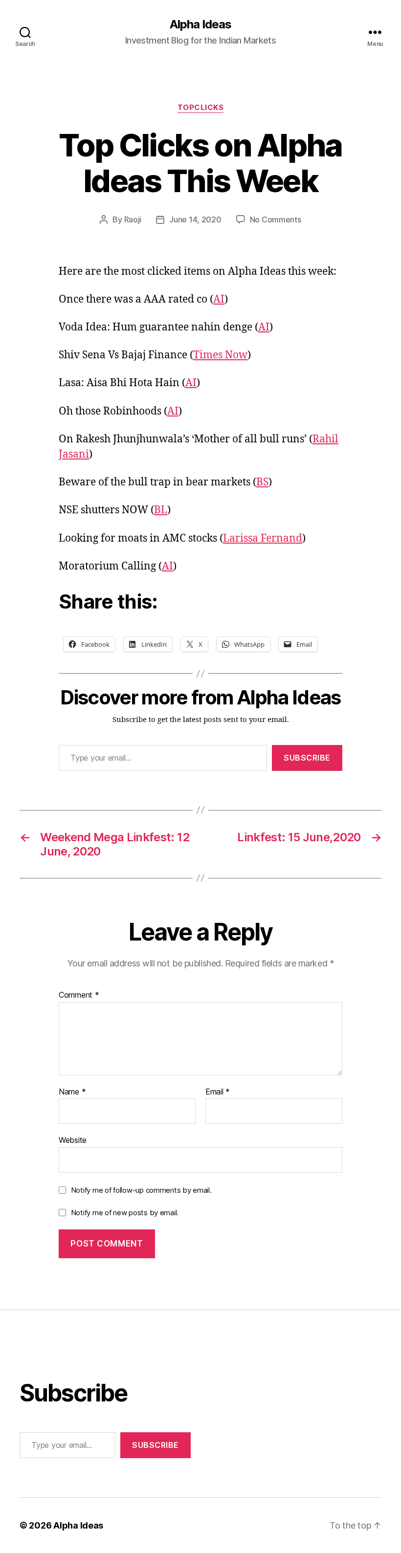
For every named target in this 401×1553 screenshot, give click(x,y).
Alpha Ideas (200, 24)
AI (218, 299)
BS (262, 482)
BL (160, 510)
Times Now (220, 355)
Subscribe (307, 758)
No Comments (275, 219)
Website (73, 1140)
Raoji (133, 219)
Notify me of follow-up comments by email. (141, 1190)
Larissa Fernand (262, 538)
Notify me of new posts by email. (124, 1212)
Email (217, 1092)
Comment (79, 995)
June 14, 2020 (195, 219)
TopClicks (201, 107)
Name (72, 1092)
